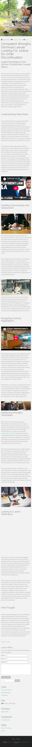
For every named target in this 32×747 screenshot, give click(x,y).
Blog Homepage (5, 692)
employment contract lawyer (9, 433)
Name (3, 655)
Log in (3, 731)
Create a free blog (6, 690)
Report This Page (5, 642)
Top (14, 739)
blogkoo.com (10, 742)
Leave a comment (17, 39)
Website (3, 662)
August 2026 (4, 711)
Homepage (4, 695)
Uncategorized (5, 720)
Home (27, 39)
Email (3, 658)
